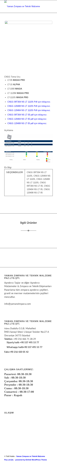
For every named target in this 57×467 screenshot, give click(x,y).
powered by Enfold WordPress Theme (31, 460)
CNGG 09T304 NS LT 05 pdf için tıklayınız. (27, 115)
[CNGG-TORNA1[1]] (28, 43)
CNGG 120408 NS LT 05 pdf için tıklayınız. (27, 123)
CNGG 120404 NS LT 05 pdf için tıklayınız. (27, 119)
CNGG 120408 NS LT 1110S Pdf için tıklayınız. (29, 106)
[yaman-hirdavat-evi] (23, 6)
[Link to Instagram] (45, 463)
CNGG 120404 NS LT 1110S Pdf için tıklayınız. (29, 110)
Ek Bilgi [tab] (7, 167)
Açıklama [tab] (8, 130)
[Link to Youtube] (50, 463)
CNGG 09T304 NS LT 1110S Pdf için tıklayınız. (29, 102)
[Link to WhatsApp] (40, 463)
